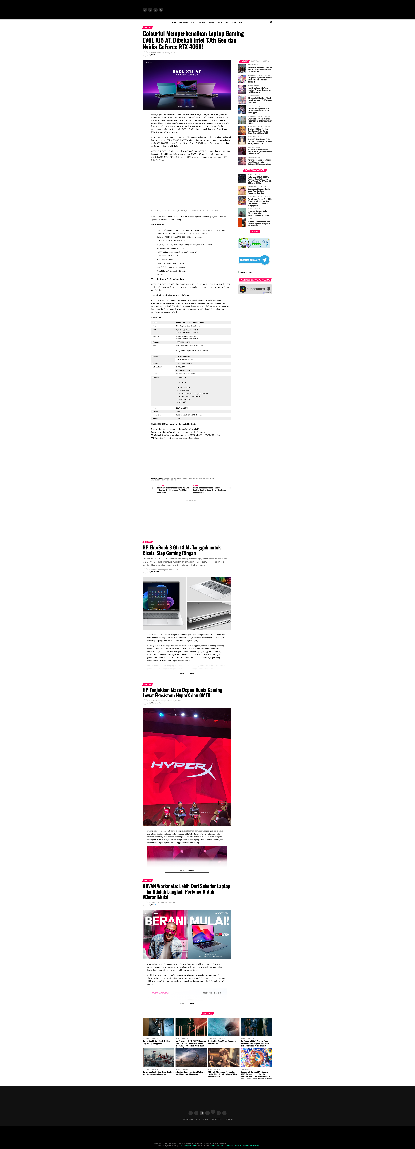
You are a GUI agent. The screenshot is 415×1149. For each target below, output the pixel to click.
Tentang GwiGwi (188, 1119)
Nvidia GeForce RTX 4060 (160, 480)
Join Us (198, 1119)
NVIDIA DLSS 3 (172, 140)
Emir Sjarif (155, 572)
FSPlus (153, 55)
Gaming (211, 22)
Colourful (188, 478)
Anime (241, 22)
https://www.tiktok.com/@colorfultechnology (179, 438)
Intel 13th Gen (209, 478)
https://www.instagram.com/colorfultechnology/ (184, 432)
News (174, 22)
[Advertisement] (191, 517)
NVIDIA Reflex (189, 140)
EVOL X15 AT (198, 478)
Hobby (227, 22)
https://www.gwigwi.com (187, 1146)
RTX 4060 (174, 480)
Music (193, 22)
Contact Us (229, 1119)
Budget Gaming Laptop (173, 478)
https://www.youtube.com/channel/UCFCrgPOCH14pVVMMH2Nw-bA (190, 435)
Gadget (219, 22)
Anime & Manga (183, 22)
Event (234, 22)
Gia (152, 905)
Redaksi (205, 1119)
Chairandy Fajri (156, 703)
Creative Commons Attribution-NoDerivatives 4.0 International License (234, 1146)
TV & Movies (202, 22)
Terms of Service (216, 1119)
